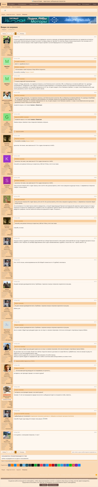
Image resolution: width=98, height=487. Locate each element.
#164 (95, 92)
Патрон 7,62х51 (29, 72)
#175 (95, 322)
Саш (7, 440)
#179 (95, 410)
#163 (95, 75)
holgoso (4, 29)
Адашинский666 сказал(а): (22, 117)
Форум (4, 4)
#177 (95, 365)
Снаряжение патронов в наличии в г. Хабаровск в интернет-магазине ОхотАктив (52, 416)
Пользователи (22, 4)
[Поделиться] (93, 37)
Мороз (7, 289)
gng (7, 122)
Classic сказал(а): (19, 390)
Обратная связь (44, 475)
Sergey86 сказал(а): (20, 61)
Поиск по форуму (16, 7)
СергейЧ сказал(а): (20, 79)
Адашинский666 (7, 100)
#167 (95, 156)
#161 (95, 36)
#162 (95, 58)
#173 (95, 281)
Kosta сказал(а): (19, 221)
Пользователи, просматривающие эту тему (14, 456)
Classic (7, 373)
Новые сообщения (5, 7)
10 (17, 33)
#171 (95, 238)
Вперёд (22, 33)
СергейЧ (6, 45)
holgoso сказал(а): (19, 368)
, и (25, 361)
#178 (95, 386)
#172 (95, 260)
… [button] (9, 33)
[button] (16, 4)
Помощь (92, 475)
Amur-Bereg (5, 475)
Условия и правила (66, 475)
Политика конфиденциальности (80, 475)
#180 (95, 432)
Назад (4, 33)
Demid (7, 351)
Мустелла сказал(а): (20, 346)
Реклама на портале (54, 475)
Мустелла (7, 330)
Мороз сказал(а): (19, 303)
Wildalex (6, 143)
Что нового (11, 4)
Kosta (7, 164)
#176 (95, 343)
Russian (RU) (13, 475)
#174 (95, 300)
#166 (95, 135)
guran (7, 204)
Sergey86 (7, 185)
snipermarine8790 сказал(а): (22, 413)
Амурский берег (34, 4)
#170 (95, 218)
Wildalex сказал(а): (19, 67)
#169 (95, 196)
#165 (95, 114)
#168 (95, 177)
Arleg (6, 246)
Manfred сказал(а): (20, 95)
